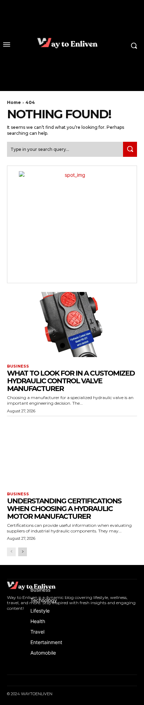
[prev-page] (11, 551)
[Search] (130, 149)
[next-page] (22, 551)
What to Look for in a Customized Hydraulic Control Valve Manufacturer (71, 381)
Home (14, 102)
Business (18, 366)
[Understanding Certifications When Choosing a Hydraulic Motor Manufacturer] (72, 452)
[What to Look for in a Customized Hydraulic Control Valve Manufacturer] (72, 324)
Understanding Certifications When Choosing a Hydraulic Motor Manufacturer (64, 509)
